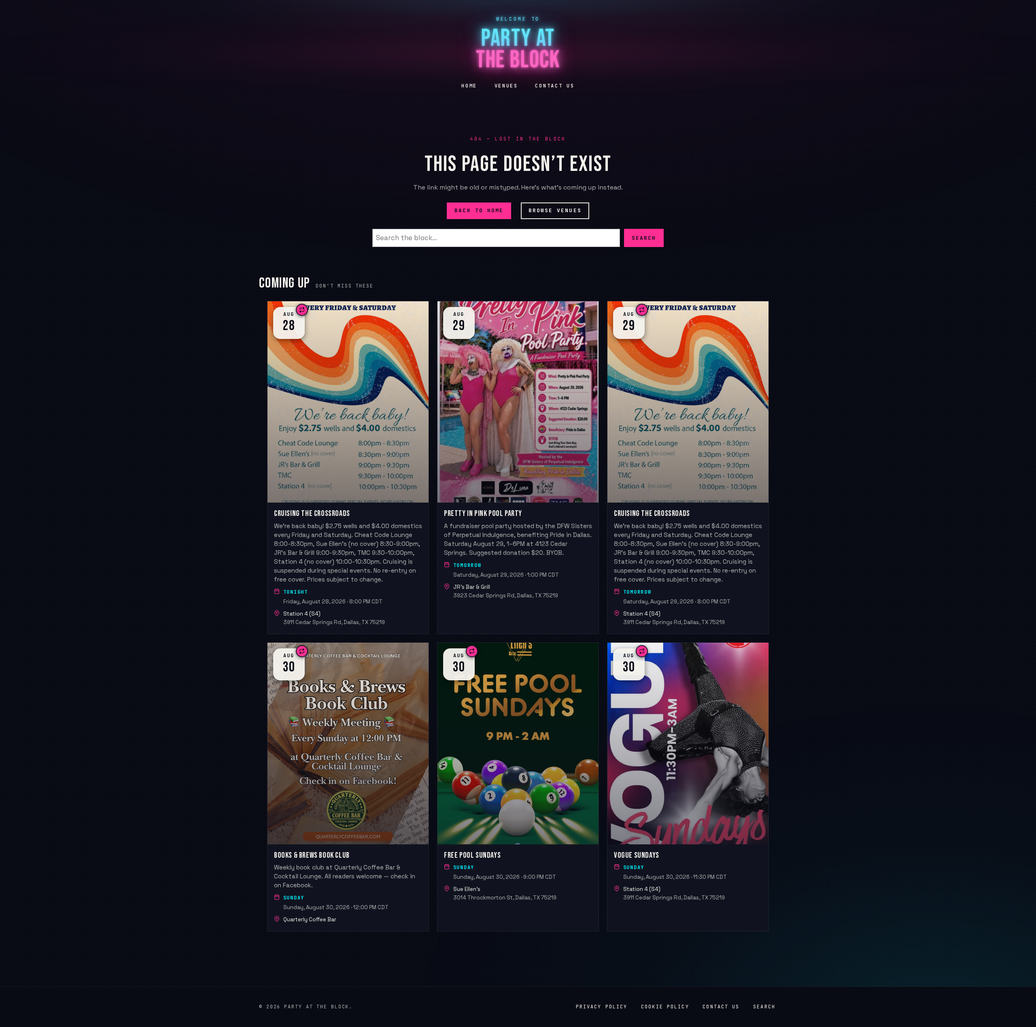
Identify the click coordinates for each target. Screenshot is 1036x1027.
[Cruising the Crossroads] (348, 467)
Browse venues (555, 210)
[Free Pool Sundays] (518, 787)
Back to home (478, 210)
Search (644, 237)
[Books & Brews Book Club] (348, 787)
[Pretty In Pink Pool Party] (518, 467)
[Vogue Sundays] (688, 787)
